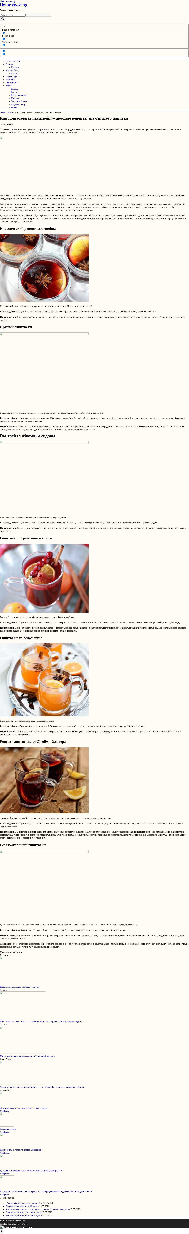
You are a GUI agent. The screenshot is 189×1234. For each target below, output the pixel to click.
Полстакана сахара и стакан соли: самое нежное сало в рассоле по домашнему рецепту (41, 1021)
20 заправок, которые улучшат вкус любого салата (23, 1108)
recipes (9, 86)
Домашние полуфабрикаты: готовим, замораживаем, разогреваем (31, 1171)
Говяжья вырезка (8, 1129)
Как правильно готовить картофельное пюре (21, 1150)
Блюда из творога (19, 95)
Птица (14, 73)
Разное (14, 107)
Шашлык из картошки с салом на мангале (20, 987)
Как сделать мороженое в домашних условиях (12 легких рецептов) (38, 1209)
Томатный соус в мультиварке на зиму (24, 1212)
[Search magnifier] (2, 19)
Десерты (15, 67)
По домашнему (18, 104)
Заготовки (10, 79)
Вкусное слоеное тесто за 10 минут (22, 1206)
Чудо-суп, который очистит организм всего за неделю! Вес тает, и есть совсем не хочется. (42, 1087)
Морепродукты (13, 76)
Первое (14, 89)
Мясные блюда (13, 70)
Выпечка (10, 64)
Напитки (15, 98)
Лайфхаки (5, 1111)
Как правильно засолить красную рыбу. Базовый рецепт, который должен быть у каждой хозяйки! (46, 1191)
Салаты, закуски (13, 61)
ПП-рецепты (12, 82)
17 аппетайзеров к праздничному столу (24, 1203)
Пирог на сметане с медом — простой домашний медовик (27, 1056)
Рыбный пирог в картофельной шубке (24, 1215)
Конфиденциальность (10, 1224)
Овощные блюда (19, 101)
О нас (24, 1224)
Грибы (14, 92)
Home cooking (13, 4)
